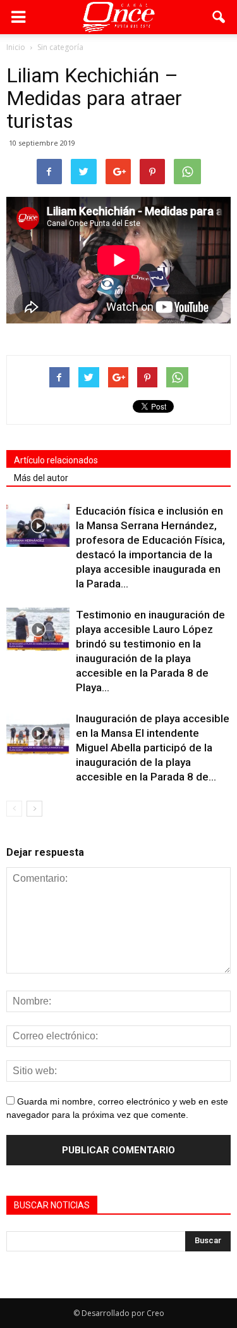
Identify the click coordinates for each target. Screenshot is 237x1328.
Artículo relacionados (56, 460)
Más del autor (41, 478)
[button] (219, 17)
